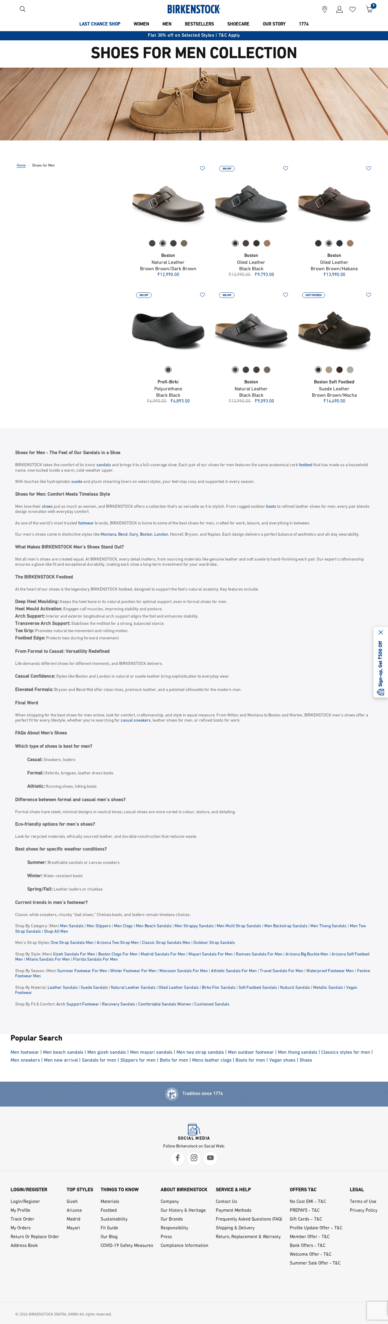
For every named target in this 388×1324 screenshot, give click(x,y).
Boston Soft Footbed (334, 382)
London (161, 534)
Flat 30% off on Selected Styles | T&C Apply (194, 35)
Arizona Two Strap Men (118, 943)
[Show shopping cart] (367, 9)
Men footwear (25, 1052)
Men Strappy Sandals (194, 926)
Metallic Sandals (328, 987)
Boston (168, 256)
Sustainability (114, 1219)
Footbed (109, 1210)
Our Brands (172, 1219)
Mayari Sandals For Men (211, 954)
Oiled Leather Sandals (179, 987)
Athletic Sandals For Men (234, 971)
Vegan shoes (282, 1060)
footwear (86, 523)
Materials (110, 1202)
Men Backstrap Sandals (285, 926)
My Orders (21, 1228)
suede (76, 482)
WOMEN (141, 24)
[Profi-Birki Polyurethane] (168, 329)
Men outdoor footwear (251, 1052)
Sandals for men (99, 1060)
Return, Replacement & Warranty (248, 1237)
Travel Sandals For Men (281, 971)
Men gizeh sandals (106, 1052)
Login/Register (25, 1202)
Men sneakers (25, 1060)
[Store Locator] (325, 9)
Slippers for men (138, 1060)
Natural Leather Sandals (133, 987)
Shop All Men (56, 931)
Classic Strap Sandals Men (166, 943)
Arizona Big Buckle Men (307, 954)
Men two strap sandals (200, 1052)
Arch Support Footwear (77, 1004)
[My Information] (337, 9)
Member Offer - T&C (309, 1237)
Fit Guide (109, 1228)
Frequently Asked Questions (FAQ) (249, 1219)
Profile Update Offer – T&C (316, 1228)
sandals (103, 465)
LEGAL (357, 1190)
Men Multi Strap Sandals (239, 926)
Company (170, 1202)
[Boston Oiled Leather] (251, 203)
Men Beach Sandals (154, 926)
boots (271, 506)
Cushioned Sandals (211, 1004)
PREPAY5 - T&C (304, 1210)
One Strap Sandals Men (72, 943)
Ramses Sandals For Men (259, 954)
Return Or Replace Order (35, 1237)
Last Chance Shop (99, 24)
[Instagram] (194, 1158)
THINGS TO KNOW (120, 1190)
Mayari (73, 1228)
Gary (133, 534)
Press (166, 1237)
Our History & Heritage (183, 1210)
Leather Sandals (63, 987)
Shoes (305, 1060)
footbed (306, 465)
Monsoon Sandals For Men (183, 971)
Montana (108, 534)
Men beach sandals (63, 1052)
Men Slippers (99, 926)
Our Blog (109, 1237)
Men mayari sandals (151, 1052)
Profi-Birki (168, 382)
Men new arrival (61, 1060)
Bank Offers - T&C (307, 1246)
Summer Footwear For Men (82, 971)
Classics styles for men (345, 1052)
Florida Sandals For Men (95, 959)
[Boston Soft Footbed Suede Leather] (334, 329)
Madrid (73, 1219)
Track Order (22, 1219)
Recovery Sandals (118, 1004)
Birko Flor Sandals (219, 987)
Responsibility (174, 1228)
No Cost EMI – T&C (308, 1202)
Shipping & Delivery (235, 1228)
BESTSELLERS (199, 24)
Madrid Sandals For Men (163, 954)
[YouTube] (210, 1158)
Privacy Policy (363, 1210)
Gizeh (72, 1202)
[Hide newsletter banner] (380, 632)
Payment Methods (233, 1210)
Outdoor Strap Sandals (214, 943)
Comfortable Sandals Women (164, 1004)
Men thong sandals (297, 1052)
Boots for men (250, 1060)
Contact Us (226, 1202)
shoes (47, 506)
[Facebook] (177, 1158)
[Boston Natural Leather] (168, 203)
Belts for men (174, 1060)
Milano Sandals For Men (48, 959)
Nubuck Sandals (295, 987)
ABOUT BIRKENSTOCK (184, 1190)
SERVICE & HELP (233, 1190)
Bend (123, 534)
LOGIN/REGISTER (29, 1190)
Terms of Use (363, 1202)
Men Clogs (123, 926)
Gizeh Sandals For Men (74, 954)
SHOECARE (238, 24)
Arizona (74, 1210)
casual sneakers (136, 720)
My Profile (20, 1210)
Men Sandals (72, 926)
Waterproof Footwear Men (330, 971)
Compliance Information (184, 1246)
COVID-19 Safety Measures (127, 1246)
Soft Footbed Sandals (258, 987)
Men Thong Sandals (328, 926)
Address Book (24, 1246)
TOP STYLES (80, 1190)
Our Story (274, 24)
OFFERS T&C (303, 1190)
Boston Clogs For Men (118, 954)
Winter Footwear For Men (133, 971)
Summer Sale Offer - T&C (315, 1263)
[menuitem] (99, 24)
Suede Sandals (94, 987)
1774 (304, 24)
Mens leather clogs (212, 1060)
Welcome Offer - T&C (310, 1254)
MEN (167, 24)
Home (21, 165)
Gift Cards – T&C (306, 1219)
